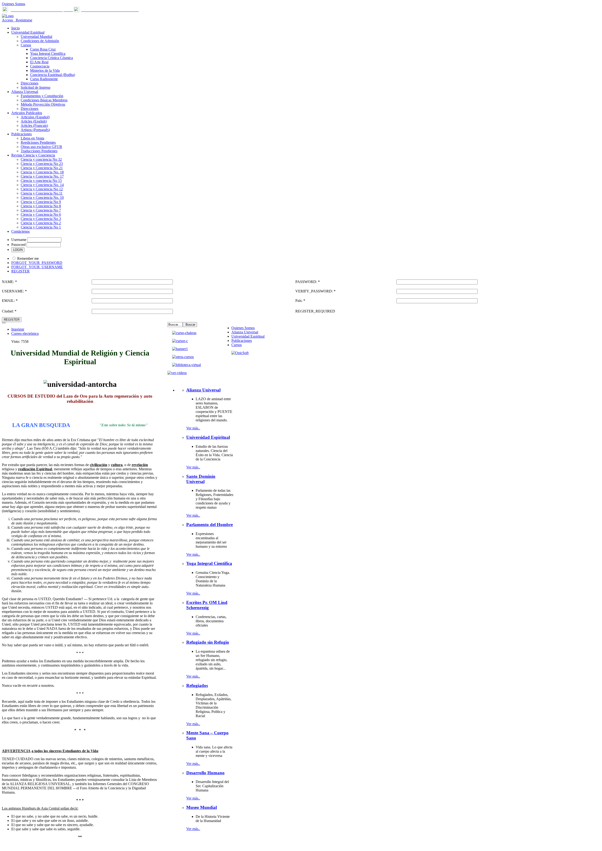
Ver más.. (193, 428)
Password (18, 245)
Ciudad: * (9, 311)
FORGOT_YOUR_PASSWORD (36, 263)
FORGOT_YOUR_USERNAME (37, 267)
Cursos (236, 345)
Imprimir (17, 329)
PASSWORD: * (307, 282)
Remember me (28, 258)
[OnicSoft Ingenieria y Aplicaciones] (240, 353)
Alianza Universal (244, 332)
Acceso (8, 20)
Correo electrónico (25, 334)
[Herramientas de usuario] (4, 323)
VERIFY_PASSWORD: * (315, 291)
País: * (300, 301)
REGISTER (20, 271)
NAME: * (9, 282)
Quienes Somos (13, 4)
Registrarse (23, 20)
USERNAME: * (14, 291)
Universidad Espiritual (248, 336)
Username (18, 240)
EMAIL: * (10, 301)
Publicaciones (241, 341)
